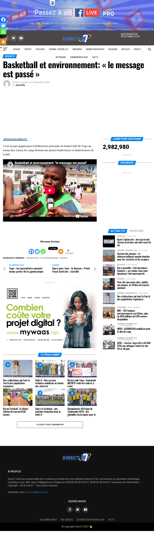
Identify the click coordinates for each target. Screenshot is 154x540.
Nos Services (67, 519)
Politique (40, 49)
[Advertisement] (77, 114)
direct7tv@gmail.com (37, 492)
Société (27, 49)
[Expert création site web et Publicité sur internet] (91, 527)
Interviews (61, 57)
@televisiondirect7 (15, 139)
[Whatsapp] (43, 249)
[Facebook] (31, 249)
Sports (137, 49)
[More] (60, 249)
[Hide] (1, 47)
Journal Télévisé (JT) (58, 49)
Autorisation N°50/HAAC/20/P (90, 519)
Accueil (16, 49)
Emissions (77, 49)
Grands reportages (95, 49)
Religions (112, 49)
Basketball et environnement (43, 258)
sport (64, 258)
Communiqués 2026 (79, 57)
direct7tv (20, 85)
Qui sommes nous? (48, 519)
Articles (126, 49)
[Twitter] (37, 249)
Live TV (95, 57)
